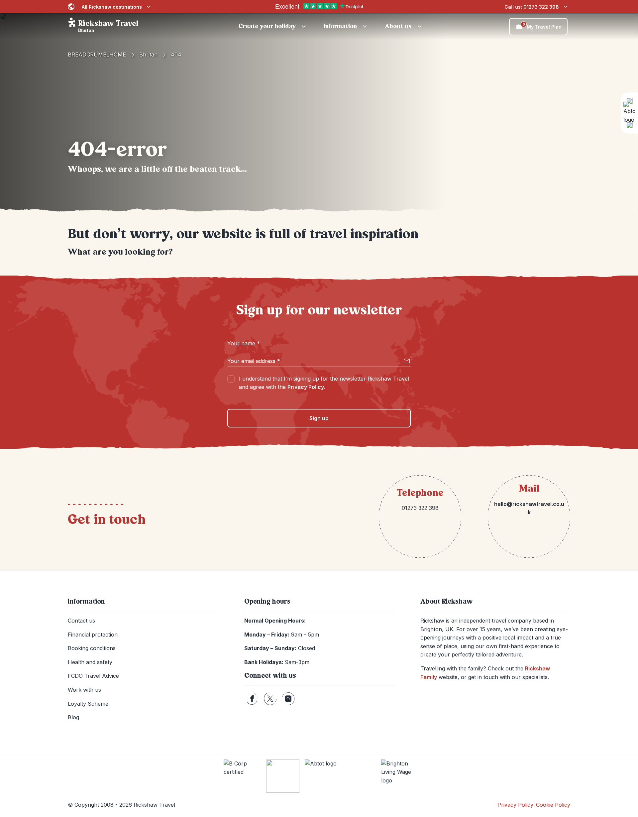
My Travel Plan (542, 26)
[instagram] (288, 699)
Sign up (319, 418)
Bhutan (148, 54)
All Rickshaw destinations (112, 7)
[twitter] (270, 699)
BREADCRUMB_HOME (97, 54)
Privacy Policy (305, 387)
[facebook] (252, 699)
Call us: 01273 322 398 (531, 7)
